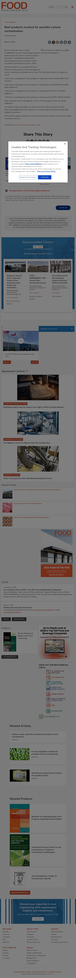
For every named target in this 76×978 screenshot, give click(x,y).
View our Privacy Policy (46, 171)
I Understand (44, 177)
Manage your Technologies (28, 177)
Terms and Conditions (33, 164)
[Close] (65, 144)
